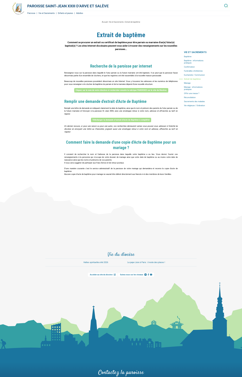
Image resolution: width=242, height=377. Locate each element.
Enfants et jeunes (65, 13)
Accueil (105, 22)
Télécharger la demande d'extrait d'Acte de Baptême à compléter (121, 120)
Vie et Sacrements (46, 13)
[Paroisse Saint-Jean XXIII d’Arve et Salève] (18, 8)
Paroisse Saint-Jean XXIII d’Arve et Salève (68, 6)
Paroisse (31, 13)
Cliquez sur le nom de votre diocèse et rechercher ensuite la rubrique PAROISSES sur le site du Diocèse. (121, 90)
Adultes (79, 13)
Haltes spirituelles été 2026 (95, 262)
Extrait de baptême (132, 22)
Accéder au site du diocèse (101, 275)
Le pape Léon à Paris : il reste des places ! (146, 262)
